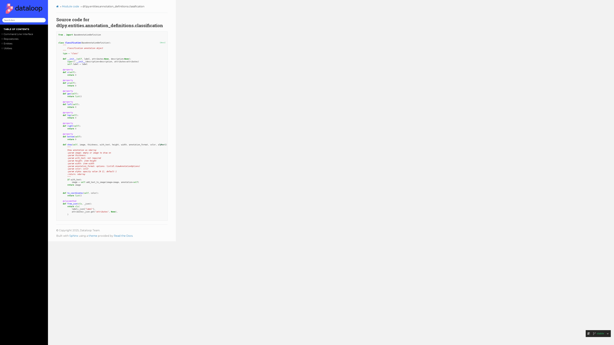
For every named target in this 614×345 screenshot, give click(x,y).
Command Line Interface (18, 34)
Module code (70, 6)
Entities (8, 43)
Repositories (11, 39)
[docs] (162, 42)
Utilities (8, 48)
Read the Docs (123, 235)
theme (93, 235)
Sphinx (73, 235)
